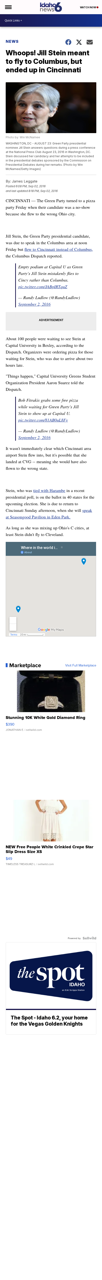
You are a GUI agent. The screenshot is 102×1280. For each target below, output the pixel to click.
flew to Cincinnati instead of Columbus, (58, 249)
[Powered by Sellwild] (89, 938)
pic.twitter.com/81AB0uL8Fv (43, 420)
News (12, 41)
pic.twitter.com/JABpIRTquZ (42, 286)
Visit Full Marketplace (80, 665)
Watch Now (88, 7)
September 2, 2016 (34, 304)
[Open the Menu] (8, 7)
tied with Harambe (49, 490)
